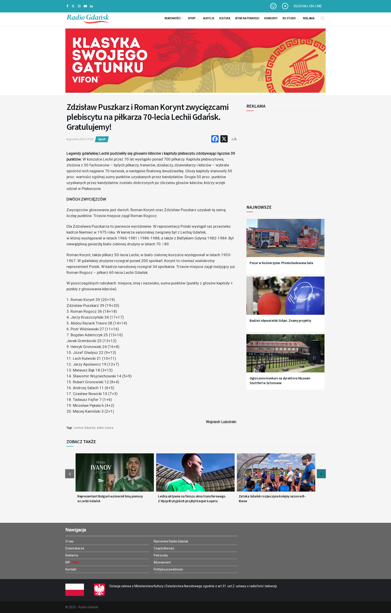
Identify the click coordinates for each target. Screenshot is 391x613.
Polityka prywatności (168, 569)
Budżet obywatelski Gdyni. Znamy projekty (280, 320)
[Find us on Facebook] (67, 6)
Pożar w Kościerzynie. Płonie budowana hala (281, 263)
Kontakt (70, 569)
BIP (68, 562)
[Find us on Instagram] (79, 6)
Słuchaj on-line (308, 6)
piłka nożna (105, 427)
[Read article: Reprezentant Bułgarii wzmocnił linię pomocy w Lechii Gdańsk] (115, 475)
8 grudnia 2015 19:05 (80, 139)
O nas (69, 541)
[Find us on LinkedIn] (91, 6)
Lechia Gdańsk (84, 427)
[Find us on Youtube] (85, 6)
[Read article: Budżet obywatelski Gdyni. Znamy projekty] (285, 298)
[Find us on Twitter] (73, 6)
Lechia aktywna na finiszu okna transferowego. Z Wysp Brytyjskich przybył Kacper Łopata (192, 498)
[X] (224, 139)
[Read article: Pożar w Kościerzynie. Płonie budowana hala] (285, 241)
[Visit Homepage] (88, 18)
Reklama (308, 18)
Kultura (224, 18)
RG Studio (289, 18)
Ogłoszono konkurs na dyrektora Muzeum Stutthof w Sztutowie (280, 380)
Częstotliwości (164, 548)
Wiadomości (173, 18)
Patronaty (161, 555)
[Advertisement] (283, 155)
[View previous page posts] (69, 473)
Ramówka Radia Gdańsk (171, 541)
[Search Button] (322, 18)
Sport (192, 18)
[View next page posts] (321, 473)
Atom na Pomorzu (247, 18)
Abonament (162, 562)
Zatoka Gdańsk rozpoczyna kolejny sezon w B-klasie (272, 498)
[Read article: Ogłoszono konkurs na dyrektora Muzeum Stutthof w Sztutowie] (285, 356)
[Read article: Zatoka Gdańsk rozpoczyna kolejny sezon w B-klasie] (276, 475)
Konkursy (271, 18)
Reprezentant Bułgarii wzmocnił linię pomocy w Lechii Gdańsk (110, 498)
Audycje (208, 18)
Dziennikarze (74, 548)
